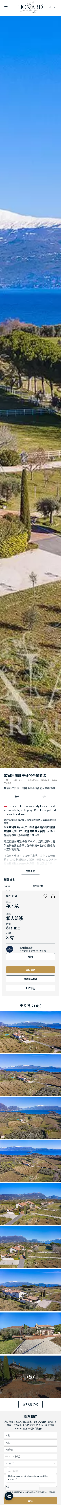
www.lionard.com (16, 814)
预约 (30, 956)
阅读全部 (30, 871)
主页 (6, 780)
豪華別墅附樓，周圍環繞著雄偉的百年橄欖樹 (30, 782)
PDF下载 (30, 988)
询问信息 (30, 970)
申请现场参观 (30, 979)
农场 (20, 780)
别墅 (15, 780)
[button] (45, 895)
